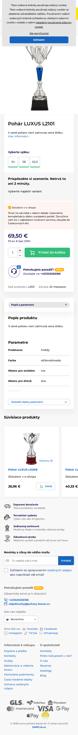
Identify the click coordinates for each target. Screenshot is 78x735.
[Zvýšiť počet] (20, 250)
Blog (43, 675)
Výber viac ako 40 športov (29, 518)
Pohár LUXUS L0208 (22, 469)
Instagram (15, 633)
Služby (8, 660)
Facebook (50, 628)
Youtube (32, 628)
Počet (13, 252)
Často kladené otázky (18, 679)
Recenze (45, 665)
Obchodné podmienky (19, 674)
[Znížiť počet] (20, 255)
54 (13, 162)
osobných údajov (59, 570)
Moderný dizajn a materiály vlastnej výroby (39, 529)
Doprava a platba (15, 651)
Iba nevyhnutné (39, 33)
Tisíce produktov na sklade (29, 507)
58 (24, 162)
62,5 (35, 162)
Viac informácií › (19, 136)
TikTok (33, 633)
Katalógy (46, 670)
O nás (44, 660)
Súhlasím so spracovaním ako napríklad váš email (41, 572)
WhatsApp (51, 633)
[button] (39, 402)
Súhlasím (39, 39)
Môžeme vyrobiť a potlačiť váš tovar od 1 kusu (40, 540)
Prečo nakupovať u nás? (56, 655)
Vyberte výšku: (19, 152)
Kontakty (10, 655)
